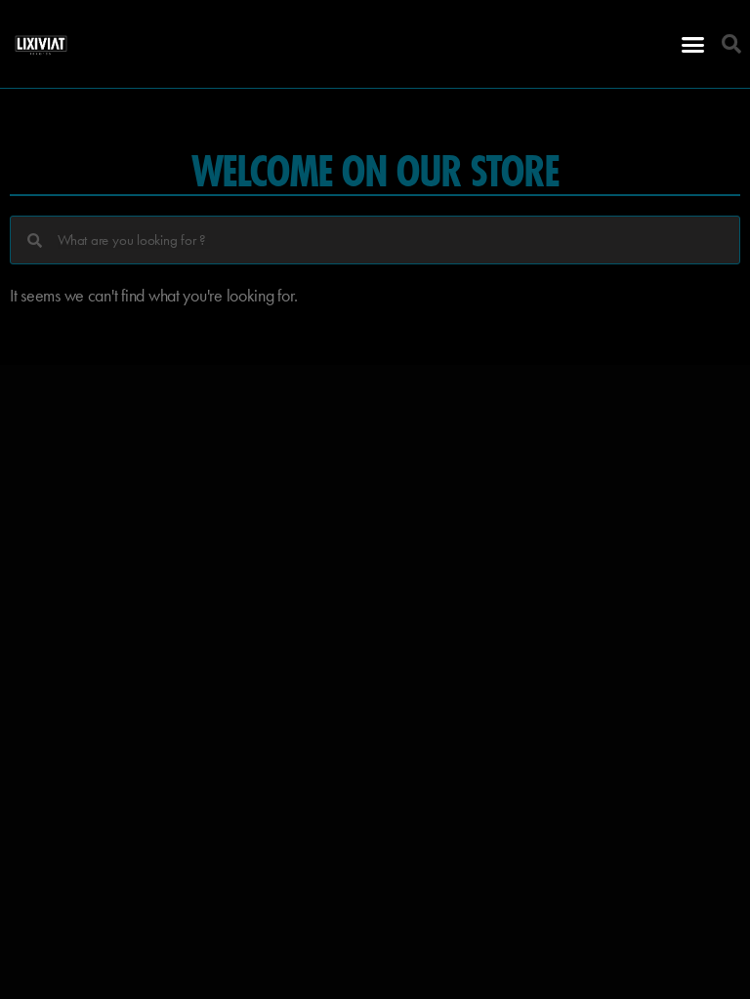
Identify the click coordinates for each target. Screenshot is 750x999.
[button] (693, 43)
